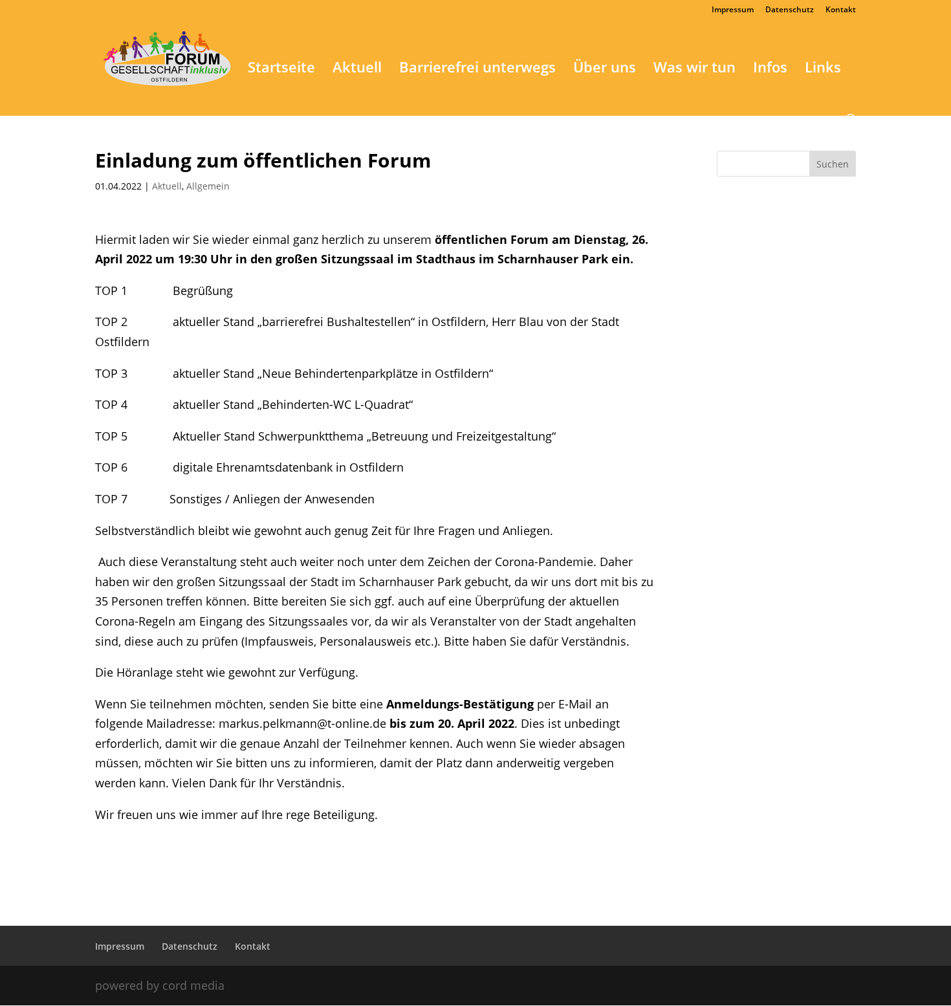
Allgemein (208, 186)
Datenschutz (789, 10)
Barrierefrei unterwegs (477, 69)
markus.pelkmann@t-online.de (302, 723)
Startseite (281, 69)
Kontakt (840, 10)
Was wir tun (694, 69)
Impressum (733, 10)
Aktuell (357, 69)
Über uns (604, 69)
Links (823, 69)
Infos (770, 69)
